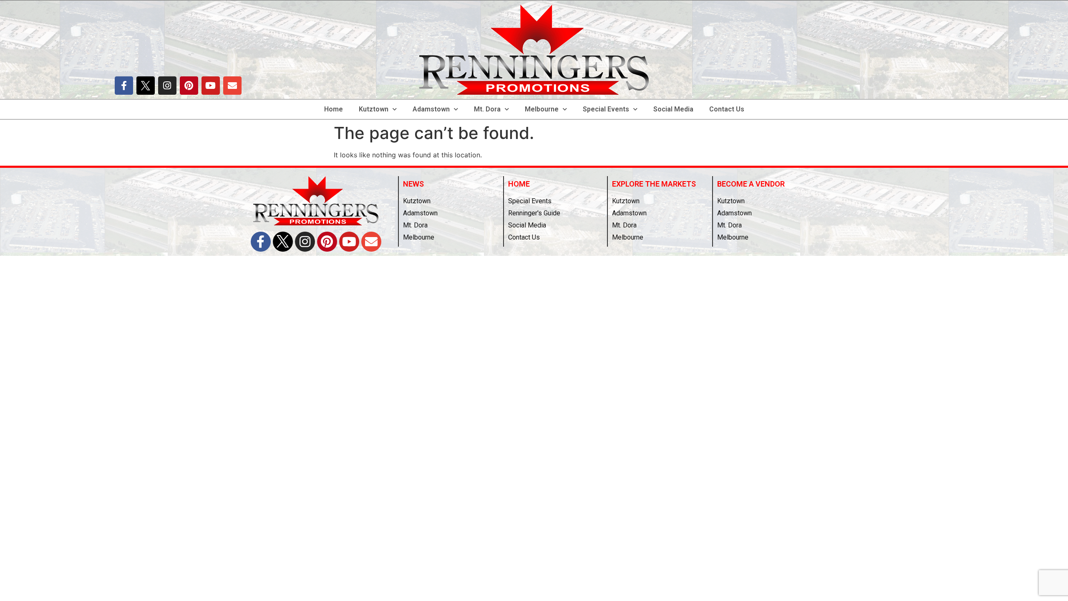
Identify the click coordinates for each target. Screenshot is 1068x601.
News (413, 183)
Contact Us (726, 109)
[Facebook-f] (124, 85)
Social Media (673, 109)
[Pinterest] (189, 85)
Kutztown (373, 109)
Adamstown (431, 109)
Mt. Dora (487, 109)
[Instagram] (167, 85)
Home (333, 109)
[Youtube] (211, 85)
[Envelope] (232, 85)
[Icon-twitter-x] (145, 85)
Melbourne (542, 109)
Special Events (606, 109)
